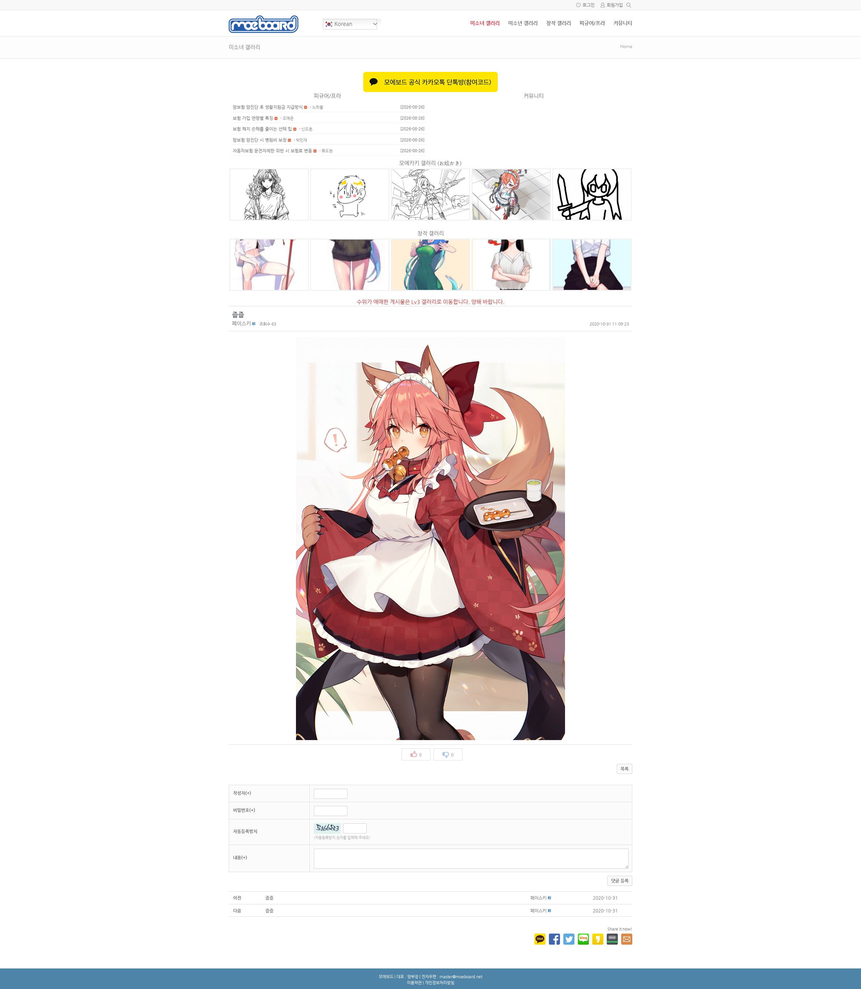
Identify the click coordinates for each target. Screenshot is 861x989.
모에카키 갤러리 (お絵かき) (430, 163)
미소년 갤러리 (523, 23)
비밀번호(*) (244, 810)
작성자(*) (242, 793)
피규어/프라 (592, 23)
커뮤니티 (622, 23)
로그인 (589, 4)
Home (626, 46)
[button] (241, 323)
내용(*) (240, 857)
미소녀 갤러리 (485, 23)
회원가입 (615, 4)
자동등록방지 (245, 831)
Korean (342, 23)
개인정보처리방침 (439, 982)
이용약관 (414, 982)
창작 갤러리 (558, 23)
